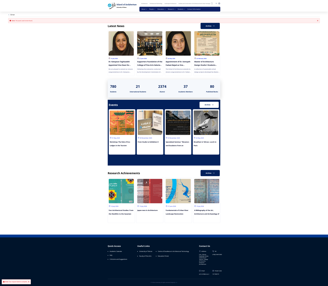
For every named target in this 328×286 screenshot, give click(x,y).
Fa (216, 3)
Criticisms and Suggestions (118, 259)
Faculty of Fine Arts (145, 256)
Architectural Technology (156, 3)
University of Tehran (145, 251)
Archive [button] (207, 105)
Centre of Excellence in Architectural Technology (173, 251)
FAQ (111, 255)
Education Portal (163, 256)
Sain (176, 282)
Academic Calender (116, 251)
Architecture (144, 3)
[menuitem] (144, 9)
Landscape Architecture (170, 3)
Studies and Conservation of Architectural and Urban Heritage (194, 3)
